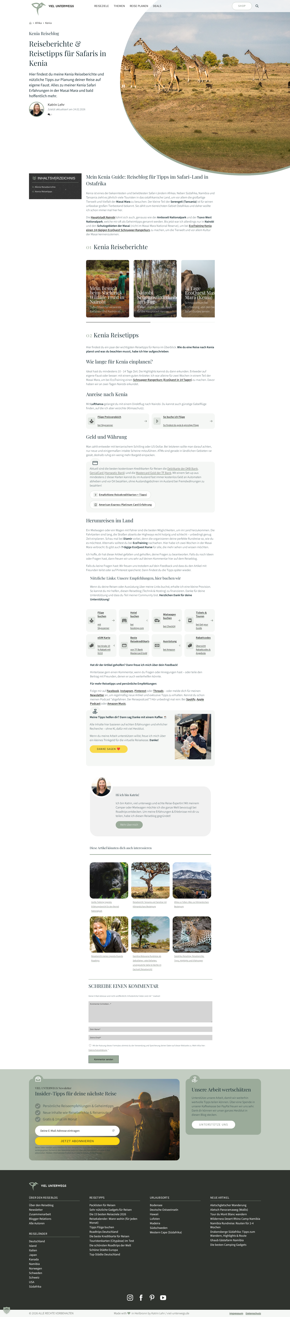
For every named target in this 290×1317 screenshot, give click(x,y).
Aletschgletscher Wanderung (228, 1205)
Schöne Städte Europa (103, 1250)
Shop (242, 6)
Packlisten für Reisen (102, 1205)
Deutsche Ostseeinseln (164, 1210)
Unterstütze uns (213, 1125)
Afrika (38, 23)
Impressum (236, 1313)
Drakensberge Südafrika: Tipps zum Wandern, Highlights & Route (232, 1234)
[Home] (30, 23)
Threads (158, 691)
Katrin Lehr (56, 104)
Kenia (48, 23)
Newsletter (97, 695)
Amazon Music (116, 704)
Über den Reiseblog (41, 1205)
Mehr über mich (129, 825)
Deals (157, 6)
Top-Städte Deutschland (104, 1254)
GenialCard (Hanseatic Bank (107, 473)
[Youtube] (161, 1298)
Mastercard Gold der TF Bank (153, 473)
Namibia (34, 1264)
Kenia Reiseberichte (45, 187)
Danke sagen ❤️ (108, 749)
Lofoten (155, 1219)
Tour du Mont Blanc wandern (228, 1214)
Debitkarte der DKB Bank (182, 469)
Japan (33, 1255)
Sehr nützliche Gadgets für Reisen (110, 1210)
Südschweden (159, 1228)
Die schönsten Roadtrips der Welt (110, 1245)
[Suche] (257, 6)
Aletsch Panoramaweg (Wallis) (229, 1210)
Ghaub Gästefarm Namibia (227, 1240)
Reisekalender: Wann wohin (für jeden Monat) (113, 1221)
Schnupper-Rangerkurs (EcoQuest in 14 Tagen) (162, 380)
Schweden (35, 1273)
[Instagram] (128, 1298)
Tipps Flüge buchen (101, 1227)
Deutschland (37, 1241)
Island (33, 1246)
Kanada (34, 1259)
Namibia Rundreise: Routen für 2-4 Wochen (232, 1225)
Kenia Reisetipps (43, 191)
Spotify (190, 699)
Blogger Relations (40, 1219)
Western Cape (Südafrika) (166, 1232)
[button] (6, 1310)
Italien (33, 1250)
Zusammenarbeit (40, 1214)
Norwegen (35, 1268)
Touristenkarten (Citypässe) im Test (111, 1241)
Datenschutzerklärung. (98, 1050)
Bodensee (156, 1205)
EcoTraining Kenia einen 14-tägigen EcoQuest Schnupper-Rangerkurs (149, 228)
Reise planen (139, 6)
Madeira (155, 1223)
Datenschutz (253, 1313)
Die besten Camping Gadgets (228, 1245)
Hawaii (154, 1214)
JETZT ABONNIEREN (77, 1141)
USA (31, 1282)
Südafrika (35, 1287)
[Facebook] (139, 1298)
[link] (40, 6)
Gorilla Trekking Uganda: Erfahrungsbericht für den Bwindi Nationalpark (105, 906)
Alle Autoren (37, 1223)
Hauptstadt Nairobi (103, 217)
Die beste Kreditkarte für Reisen (109, 1236)
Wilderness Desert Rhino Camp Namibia (235, 1219)
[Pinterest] (150, 1298)
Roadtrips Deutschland (103, 1232)
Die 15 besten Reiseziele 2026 (107, 1214)
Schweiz (34, 1278)
